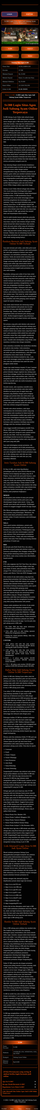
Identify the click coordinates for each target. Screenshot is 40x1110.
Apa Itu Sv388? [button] (19, 1081)
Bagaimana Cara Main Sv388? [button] (19, 1087)
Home (7, 95)
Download (4, 1108)
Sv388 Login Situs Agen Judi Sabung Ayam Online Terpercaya (20, 22)
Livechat (36, 1108)
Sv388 (12, 95)
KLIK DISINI (23, 89)
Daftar (20, 1109)
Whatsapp (28, 1108)
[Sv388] (20, 4)
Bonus (11, 1108)
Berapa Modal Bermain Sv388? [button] (19, 1084)
